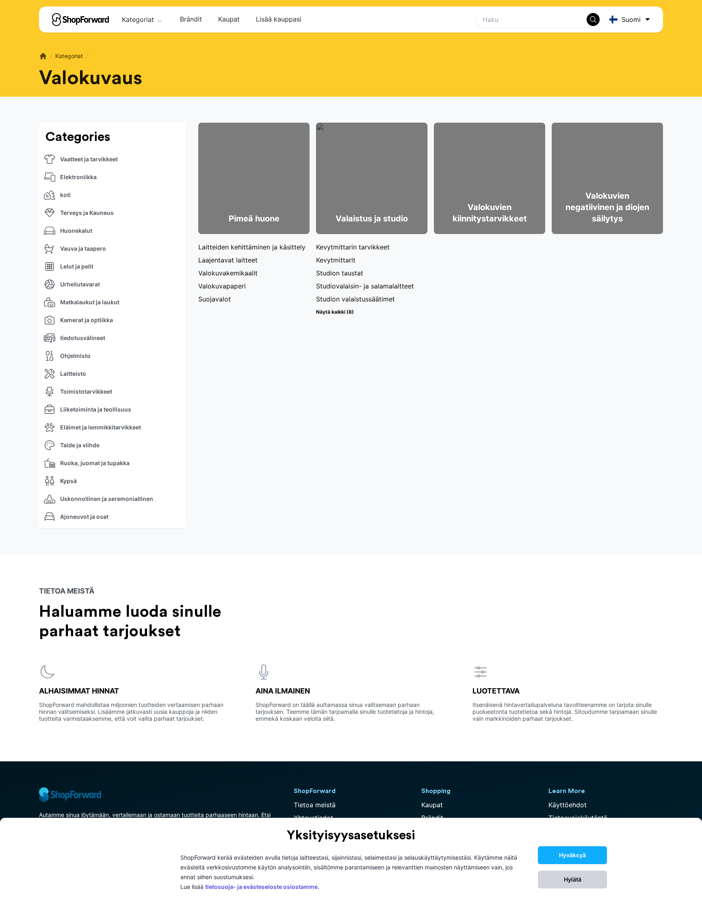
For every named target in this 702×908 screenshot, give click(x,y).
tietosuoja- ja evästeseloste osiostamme (261, 886)
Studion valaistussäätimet (355, 299)
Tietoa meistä (315, 805)
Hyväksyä (572, 855)
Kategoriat (138, 19)
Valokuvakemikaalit (228, 273)
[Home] (43, 56)
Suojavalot (214, 299)
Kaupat (229, 19)
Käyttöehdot (567, 805)
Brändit (191, 19)
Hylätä (572, 879)
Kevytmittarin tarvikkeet (353, 247)
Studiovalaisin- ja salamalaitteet (365, 286)
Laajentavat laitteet (228, 260)
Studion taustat (339, 273)
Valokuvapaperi (222, 286)
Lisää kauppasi (278, 19)
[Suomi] (631, 20)
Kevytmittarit (335, 260)
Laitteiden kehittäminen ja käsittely (252, 247)
